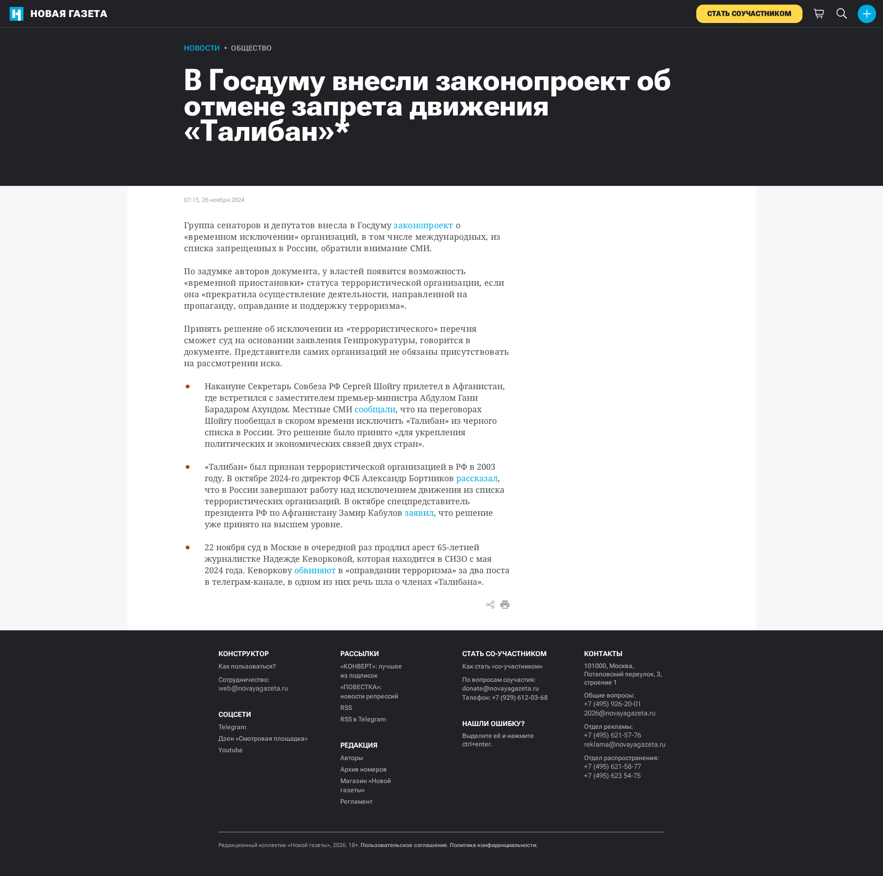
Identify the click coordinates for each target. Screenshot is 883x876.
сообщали (375, 409)
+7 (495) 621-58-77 (612, 766)
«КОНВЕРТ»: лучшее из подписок (371, 671)
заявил (419, 512)
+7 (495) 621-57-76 (612, 735)
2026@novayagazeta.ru (619, 713)
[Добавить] (867, 14)
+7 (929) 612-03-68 (520, 697)
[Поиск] (841, 14)
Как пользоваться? (247, 666)
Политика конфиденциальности (493, 845)
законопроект (423, 225)
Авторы (351, 757)
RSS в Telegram (363, 719)
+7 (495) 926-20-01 (612, 704)
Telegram (232, 727)
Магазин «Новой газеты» (365, 785)
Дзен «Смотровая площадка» (263, 738)
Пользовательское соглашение (404, 845)
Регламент (356, 801)
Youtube (230, 750)
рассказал (477, 478)
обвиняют (315, 570)
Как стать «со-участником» (502, 666)
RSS (346, 707)
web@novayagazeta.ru (253, 688)
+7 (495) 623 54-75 (612, 776)
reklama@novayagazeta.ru (624, 744)
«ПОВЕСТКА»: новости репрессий (369, 691)
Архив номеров (363, 769)
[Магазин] (818, 14)
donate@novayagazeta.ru (500, 688)
